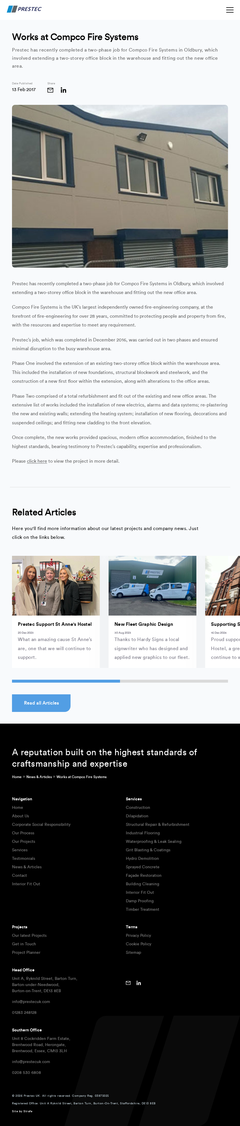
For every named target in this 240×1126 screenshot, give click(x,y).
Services (20, 850)
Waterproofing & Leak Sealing (153, 842)
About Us (20, 816)
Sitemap (133, 953)
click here (37, 461)
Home (17, 777)
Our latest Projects (29, 936)
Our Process (23, 833)
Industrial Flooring (143, 833)
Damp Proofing (140, 901)
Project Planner (26, 953)
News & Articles (39, 777)
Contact (19, 876)
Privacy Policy (138, 936)
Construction (138, 808)
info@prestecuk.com (31, 1002)
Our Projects (23, 842)
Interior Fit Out (26, 884)
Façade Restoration (144, 876)
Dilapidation (137, 816)
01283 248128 (24, 1013)
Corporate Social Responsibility (41, 825)
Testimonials (23, 859)
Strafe (27, 1111)
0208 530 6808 (26, 1073)
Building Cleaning (142, 884)
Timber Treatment (142, 910)
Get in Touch (24, 944)
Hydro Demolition (142, 859)
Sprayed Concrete (143, 867)
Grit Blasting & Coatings (148, 850)
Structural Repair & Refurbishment (157, 825)
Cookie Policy (138, 944)
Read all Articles (41, 703)
